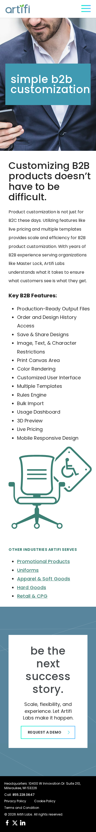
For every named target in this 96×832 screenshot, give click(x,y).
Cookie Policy (44, 801)
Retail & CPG (32, 596)
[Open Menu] (86, 9)
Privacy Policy (15, 801)
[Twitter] (15, 823)
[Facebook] (7, 822)
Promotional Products (43, 561)
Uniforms (28, 570)
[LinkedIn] (23, 822)
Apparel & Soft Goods (43, 578)
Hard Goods (31, 587)
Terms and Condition (21, 808)
